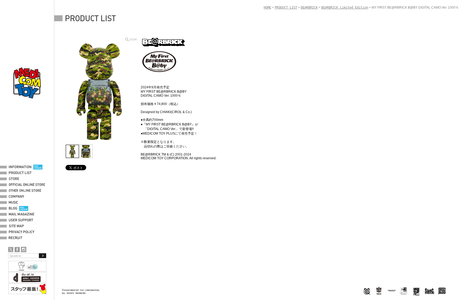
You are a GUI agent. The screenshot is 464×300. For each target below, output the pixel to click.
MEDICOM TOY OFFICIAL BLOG (442, 291)
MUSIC (14, 202)
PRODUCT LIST (20, 173)
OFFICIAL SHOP (21, 178)
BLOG (13, 208)
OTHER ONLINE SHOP (25, 190)
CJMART (403, 290)
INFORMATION (20, 167)
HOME (267, 7)
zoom (131, 39)
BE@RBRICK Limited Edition (344, 7)
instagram (23, 249)
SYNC (429, 291)
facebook (17, 249)
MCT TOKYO (391, 290)
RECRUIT (16, 238)
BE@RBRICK (309, 7)
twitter (10, 249)
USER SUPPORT (21, 220)
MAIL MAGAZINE (21, 214)
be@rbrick (367, 291)
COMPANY (16, 196)
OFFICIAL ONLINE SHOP (27, 184)
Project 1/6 (379, 291)
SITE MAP (16, 226)
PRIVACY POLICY (21, 232)
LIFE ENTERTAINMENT (416, 291)
